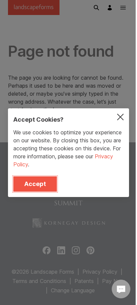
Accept (35, 183)
